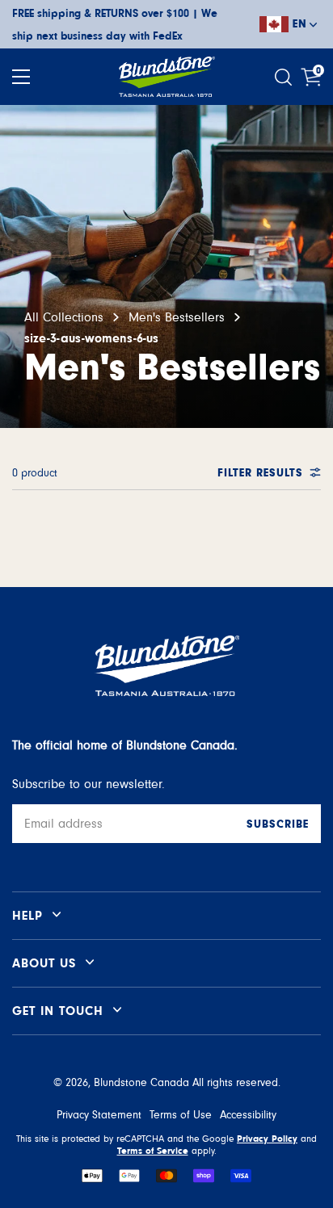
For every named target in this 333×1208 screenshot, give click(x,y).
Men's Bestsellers (177, 317)
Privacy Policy (267, 1138)
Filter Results (260, 473)
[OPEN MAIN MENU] (21, 77)
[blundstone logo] (166, 77)
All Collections (63, 317)
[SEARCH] (285, 77)
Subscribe (278, 824)
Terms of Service (152, 1151)
